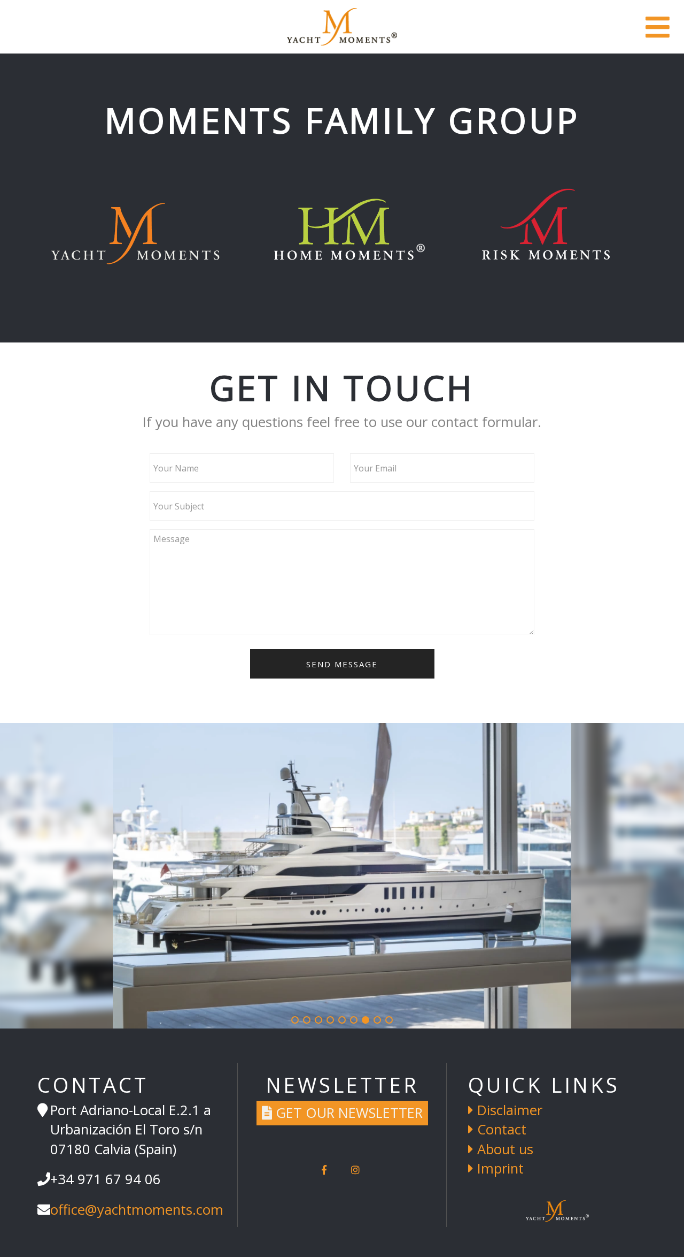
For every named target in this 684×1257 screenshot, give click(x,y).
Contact (499, 1129)
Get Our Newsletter (347, 1112)
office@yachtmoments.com (136, 1209)
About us (503, 1149)
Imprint (498, 1168)
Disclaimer (507, 1110)
